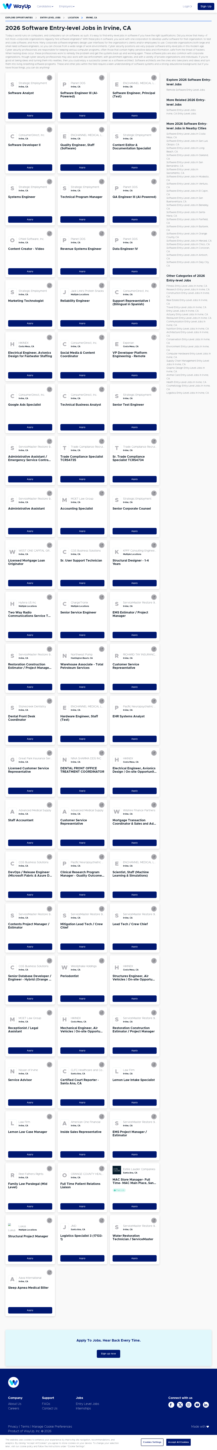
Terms (25, 1426)
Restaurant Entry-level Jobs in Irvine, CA (188, 318)
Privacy (13, 1426)
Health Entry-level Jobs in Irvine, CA (186, 382)
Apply (30, 116)
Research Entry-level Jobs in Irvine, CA (188, 289)
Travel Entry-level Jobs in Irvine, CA (186, 307)
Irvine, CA (91, 18)
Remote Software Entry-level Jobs (185, 90)
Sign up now (108, 1354)
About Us (14, 1404)
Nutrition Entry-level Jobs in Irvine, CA (187, 329)
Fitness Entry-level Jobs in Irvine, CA (186, 286)
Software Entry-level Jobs (181, 110)
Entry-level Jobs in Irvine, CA (182, 311)
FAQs (46, 1404)
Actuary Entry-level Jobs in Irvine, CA (187, 314)
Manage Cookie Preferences (52, 1426)
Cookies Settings (152, 1442)
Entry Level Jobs (87, 1404)
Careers (13, 1408)
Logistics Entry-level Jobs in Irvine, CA (187, 393)
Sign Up (206, 6)
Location (73, 18)
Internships (83, 1408)
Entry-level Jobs (50, 18)
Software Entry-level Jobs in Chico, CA (188, 244)
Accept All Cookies (178, 1442)
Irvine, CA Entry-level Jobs (181, 114)
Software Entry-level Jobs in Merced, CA (189, 241)
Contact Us (49, 1408)
